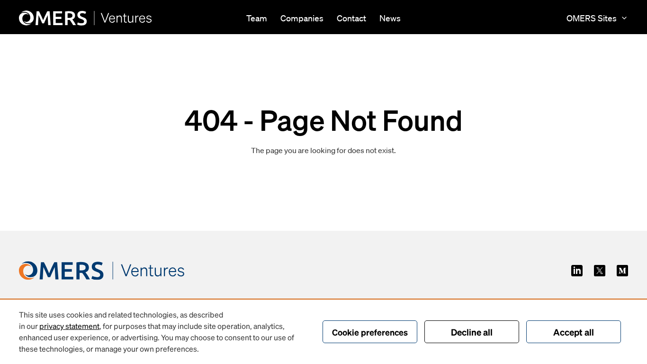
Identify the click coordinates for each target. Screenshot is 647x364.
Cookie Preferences (370, 332)
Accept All (573, 331)
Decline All (472, 331)
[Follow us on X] (599, 271)
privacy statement (69, 326)
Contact (351, 18)
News (390, 18)
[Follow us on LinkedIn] (577, 271)
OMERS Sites (591, 18)
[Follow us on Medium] (622, 271)
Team (256, 18)
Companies (302, 18)
